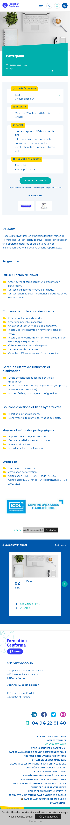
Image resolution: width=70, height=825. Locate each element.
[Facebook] (44, 716)
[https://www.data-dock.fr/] (44, 206)
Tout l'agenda (61, 545)
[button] (65, 584)
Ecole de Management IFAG (50, 771)
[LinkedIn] (34, 716)
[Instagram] (63, 716)
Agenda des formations (51, 736)
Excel (29, 581)
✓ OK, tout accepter (48, 816)
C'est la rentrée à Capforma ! (48, 748)
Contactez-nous (35, 180)
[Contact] (65, 5)
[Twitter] (54, 716)
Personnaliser (35, 821)
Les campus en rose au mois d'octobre (43, 779)
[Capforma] (10, 6)
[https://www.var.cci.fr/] (26, 206)
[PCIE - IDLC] (35, 516)
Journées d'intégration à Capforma (44, 775)
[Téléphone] (57, 6)
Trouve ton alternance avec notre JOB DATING (37, 795)
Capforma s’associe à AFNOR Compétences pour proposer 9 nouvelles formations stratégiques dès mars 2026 (37, 756)
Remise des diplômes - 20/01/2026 (47, 791)
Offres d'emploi (56, 740)
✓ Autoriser (50, 530)
